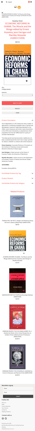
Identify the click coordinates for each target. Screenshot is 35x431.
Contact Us (4, 409)
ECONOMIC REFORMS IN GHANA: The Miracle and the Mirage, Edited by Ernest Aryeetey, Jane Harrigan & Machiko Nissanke (17, 258)
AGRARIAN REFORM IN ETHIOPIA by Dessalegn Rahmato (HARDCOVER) (17, 296)
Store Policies (5, 408)
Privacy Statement (6, 406)
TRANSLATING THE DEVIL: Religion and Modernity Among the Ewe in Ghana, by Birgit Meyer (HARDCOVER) (17, 221)
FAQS (3, 404)
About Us (4, 402)
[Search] (7, 2)
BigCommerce (10, 428)
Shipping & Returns (6, 411)
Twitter (6, 418)
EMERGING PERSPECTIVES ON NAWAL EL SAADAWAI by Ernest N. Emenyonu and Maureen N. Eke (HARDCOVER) (17, 372)
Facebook (3, 418)
